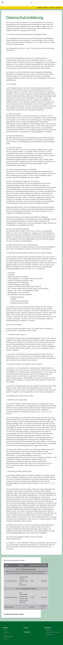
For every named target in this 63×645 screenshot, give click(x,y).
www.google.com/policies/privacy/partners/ (24, 545)
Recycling (27, 632)
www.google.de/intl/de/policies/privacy (18, 461)
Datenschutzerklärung (53, 632)
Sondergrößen (8, 636)
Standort (48, 630)
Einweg (6, 632)
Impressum (49, 634)
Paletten (5, 628)
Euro (5, 630)
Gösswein (48, 628)
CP (5, 634)
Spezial (6, 638)
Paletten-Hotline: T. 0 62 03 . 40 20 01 (49, 8)
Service (26, 628)
